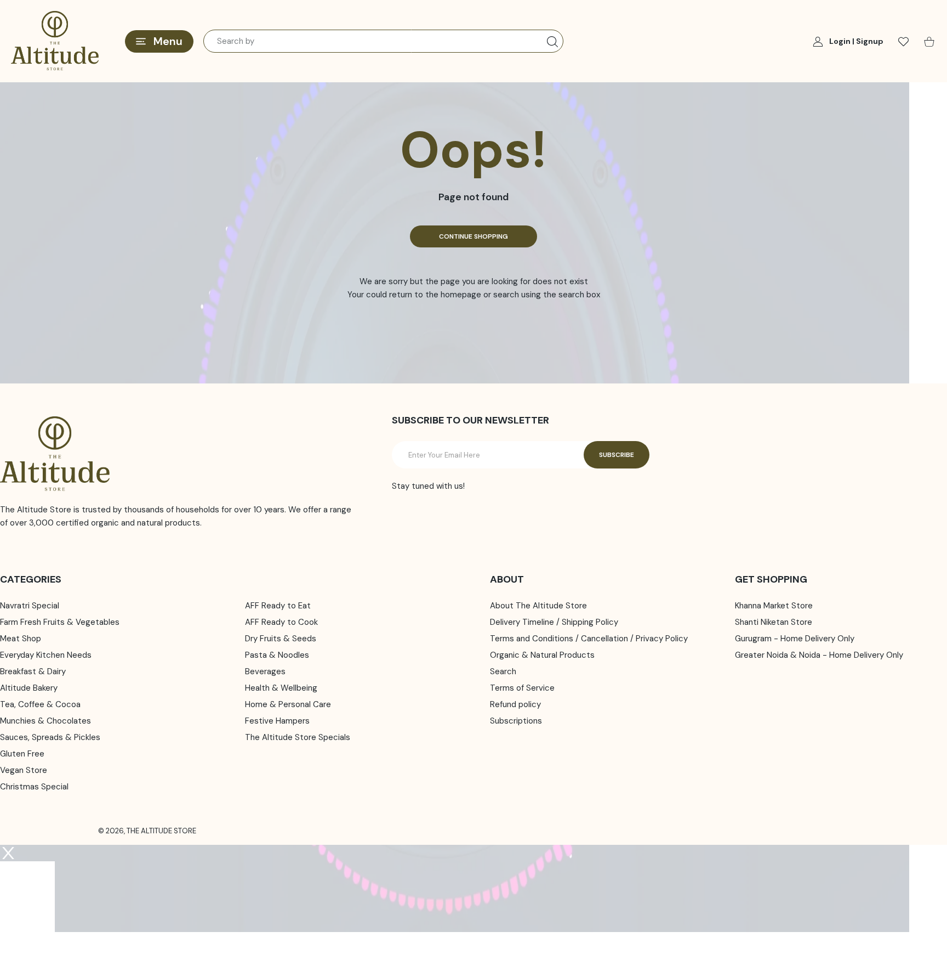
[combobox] (383, 41)
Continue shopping (473, 236)
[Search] (552, 42)
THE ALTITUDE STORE (161, 830)
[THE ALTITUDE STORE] (55, 41)
